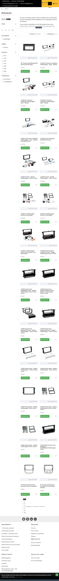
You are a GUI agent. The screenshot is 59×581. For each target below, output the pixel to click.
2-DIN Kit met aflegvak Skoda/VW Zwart (47, 139)
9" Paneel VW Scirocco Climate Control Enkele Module (47, 486)
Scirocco (6, 8)
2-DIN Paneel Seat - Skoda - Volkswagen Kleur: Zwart (29, 446)
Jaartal (4, 52)
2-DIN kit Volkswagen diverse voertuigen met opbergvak (28, 252)
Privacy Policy (18, 577)
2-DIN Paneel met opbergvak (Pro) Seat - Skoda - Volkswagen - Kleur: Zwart (47, 291)
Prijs (3, 24)
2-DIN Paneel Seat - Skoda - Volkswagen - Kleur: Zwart (48, 369)
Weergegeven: (50, 34)
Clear (9, 19)
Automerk (5, 35)
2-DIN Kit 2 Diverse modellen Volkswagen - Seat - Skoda (28, 102)
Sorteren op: (32, 34)
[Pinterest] (27, 519)
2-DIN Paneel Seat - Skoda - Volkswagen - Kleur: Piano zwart (29, 370)
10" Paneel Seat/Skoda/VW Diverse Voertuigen (29, 64)
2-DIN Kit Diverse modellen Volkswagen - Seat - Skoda (48, 64)
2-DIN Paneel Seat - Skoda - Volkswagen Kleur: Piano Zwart (48, 408)
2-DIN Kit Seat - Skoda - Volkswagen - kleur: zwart (29, 177)
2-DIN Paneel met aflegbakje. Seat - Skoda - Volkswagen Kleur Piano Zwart (29, 291)
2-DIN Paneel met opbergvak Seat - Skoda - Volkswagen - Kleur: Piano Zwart (29, 331)
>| (25, 512)
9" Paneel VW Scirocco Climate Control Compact (29, 485)
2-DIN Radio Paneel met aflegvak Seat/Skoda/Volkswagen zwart (48, 447)
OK (57, 574)
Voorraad (5, 75)
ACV (29, 57)
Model (4, 44)
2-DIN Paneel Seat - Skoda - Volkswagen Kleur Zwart (29, 407)
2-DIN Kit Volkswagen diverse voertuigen (27, 214)
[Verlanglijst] (36, 71)
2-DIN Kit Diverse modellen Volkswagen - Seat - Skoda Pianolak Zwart (29, 140)
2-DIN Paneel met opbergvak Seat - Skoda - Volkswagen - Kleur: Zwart (48, 330)
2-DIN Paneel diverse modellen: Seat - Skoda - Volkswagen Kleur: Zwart (48, 252)
